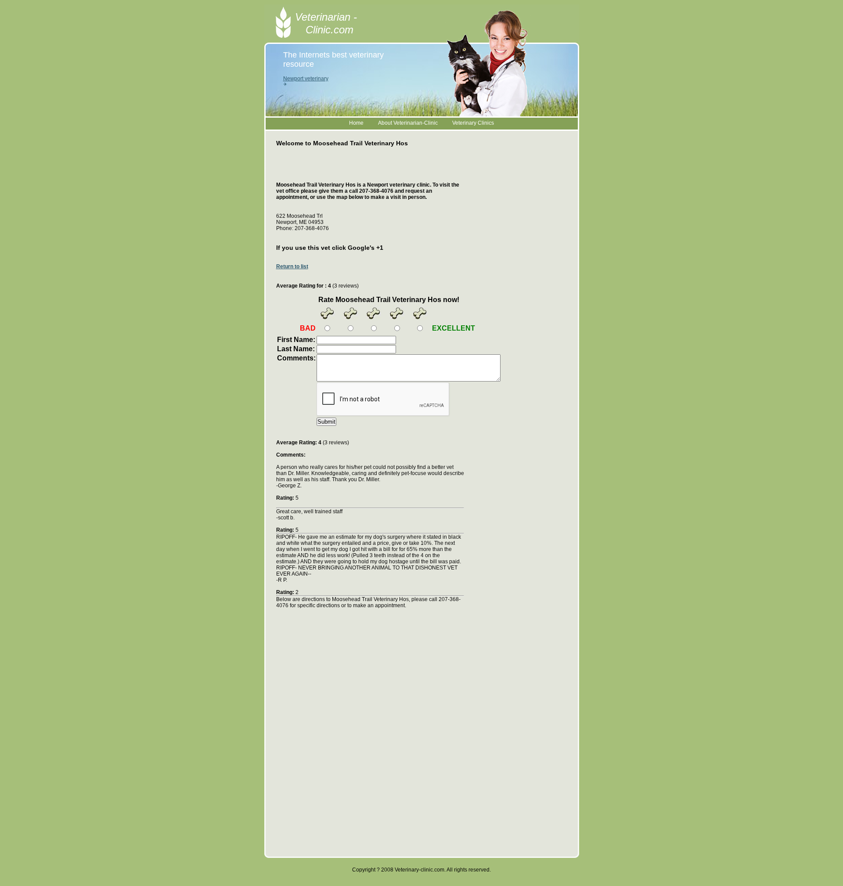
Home (356, 123)
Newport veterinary (305, 79)
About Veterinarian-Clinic (408, 123)
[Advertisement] (379, 168)
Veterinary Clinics (473, 123)
